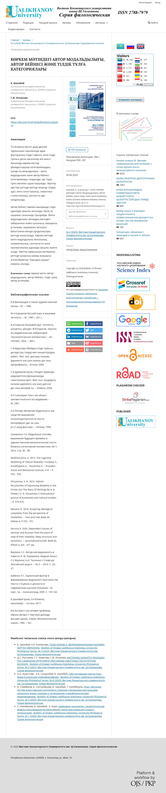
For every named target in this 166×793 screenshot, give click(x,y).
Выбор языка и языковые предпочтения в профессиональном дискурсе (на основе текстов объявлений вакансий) (134, 217)
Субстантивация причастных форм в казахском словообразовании (59, 675)
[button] (75, 323)
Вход (157, 2)
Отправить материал (130, 99)
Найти (154, 22)
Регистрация (145, 2)
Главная (15, 40)
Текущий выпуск (48, 22)
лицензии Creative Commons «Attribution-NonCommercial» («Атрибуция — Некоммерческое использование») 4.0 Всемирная (87, 297)
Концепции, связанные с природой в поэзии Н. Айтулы (133, 233)
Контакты (35, 29)
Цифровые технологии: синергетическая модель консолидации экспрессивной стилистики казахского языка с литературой (60, 709)
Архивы (66, 22)
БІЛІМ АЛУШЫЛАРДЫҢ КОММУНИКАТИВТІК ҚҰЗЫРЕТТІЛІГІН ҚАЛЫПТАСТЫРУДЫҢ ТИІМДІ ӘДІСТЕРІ (132, 196)
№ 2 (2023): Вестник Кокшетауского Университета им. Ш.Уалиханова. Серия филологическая (57, 43)
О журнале (12, 22)
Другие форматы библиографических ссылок (82, 214)
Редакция (28, 22)
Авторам (100, 22)
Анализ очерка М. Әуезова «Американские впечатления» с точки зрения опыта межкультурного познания (134, 165)
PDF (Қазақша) (78, 149)
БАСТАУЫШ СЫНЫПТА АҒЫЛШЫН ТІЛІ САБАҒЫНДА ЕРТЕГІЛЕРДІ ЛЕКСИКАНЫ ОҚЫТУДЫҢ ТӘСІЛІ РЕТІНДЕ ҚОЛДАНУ (60, 661)
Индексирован (16, 29)
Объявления (83, 22)
